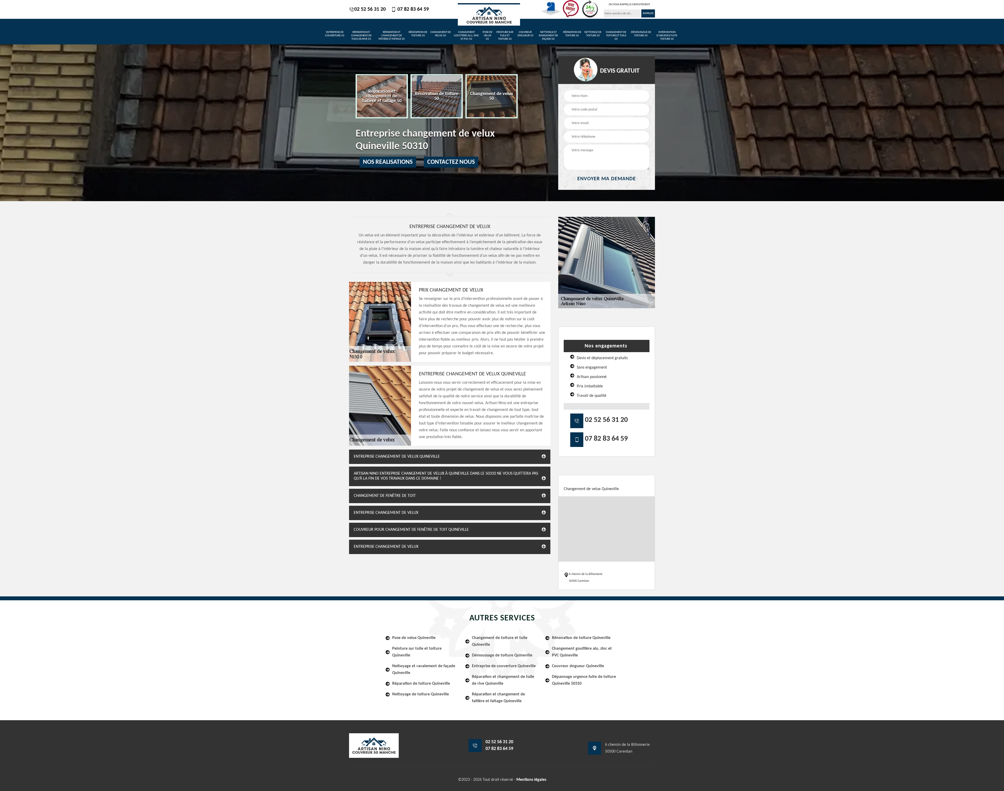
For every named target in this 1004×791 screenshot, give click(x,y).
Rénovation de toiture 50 (418, 34)
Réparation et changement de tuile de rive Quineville (503, 680)
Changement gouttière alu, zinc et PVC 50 (466, 35)
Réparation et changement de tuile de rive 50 (361, 35)
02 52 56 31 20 (370, 9)
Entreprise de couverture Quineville (504, 666)
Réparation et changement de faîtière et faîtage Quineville (498, 697)
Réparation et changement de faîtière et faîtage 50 (392, 35)
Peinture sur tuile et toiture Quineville (417, 652)
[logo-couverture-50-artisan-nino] (489, 14)
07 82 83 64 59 (412, 9)
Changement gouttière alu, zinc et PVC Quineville (582, 652)
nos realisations (388, 162)
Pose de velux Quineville (414, 638)
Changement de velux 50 (440, 34)
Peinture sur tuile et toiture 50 (505, 35)
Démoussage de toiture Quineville (502, 655)
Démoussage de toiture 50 (641, 34)
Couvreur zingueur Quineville (578, 666)
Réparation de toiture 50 (572, 34)
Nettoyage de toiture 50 (592, 34)
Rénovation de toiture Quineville (581, 638)
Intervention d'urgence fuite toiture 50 (667, 35)
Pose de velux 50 (487, 35)
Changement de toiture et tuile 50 (616, 35)
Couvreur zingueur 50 (525, 34)
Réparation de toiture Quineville (421, 684)
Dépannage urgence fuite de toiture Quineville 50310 (584, 680)
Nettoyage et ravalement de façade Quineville (423, 669)
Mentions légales (531, 780)
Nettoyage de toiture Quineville (420, 694)
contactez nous (451, 162)
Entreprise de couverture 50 (334, 34)
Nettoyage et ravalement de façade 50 (548, 35)
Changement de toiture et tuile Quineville (499, 641)
